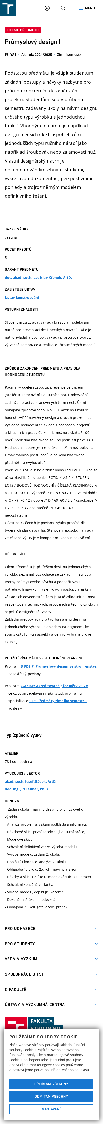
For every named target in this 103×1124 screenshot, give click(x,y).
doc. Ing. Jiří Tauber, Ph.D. (27, 789)
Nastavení (51, 1109)
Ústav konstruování (22, 297)
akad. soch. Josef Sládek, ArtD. (31, 781)
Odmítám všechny (51, 1096)
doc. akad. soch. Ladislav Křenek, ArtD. (38, 277)
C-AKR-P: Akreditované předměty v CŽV (54, 686)
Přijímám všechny (51, 1084)
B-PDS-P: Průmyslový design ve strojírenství (58, 666)
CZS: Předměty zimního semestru (58, 701)
